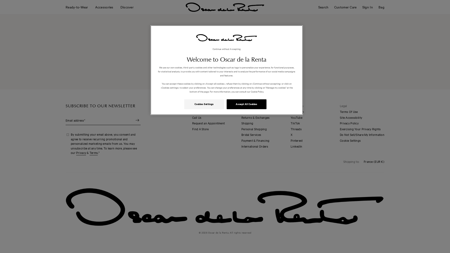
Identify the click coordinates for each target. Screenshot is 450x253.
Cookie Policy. (257, 91)
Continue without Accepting (227, 49)
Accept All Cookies (246, 104)
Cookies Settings (204, 104)
